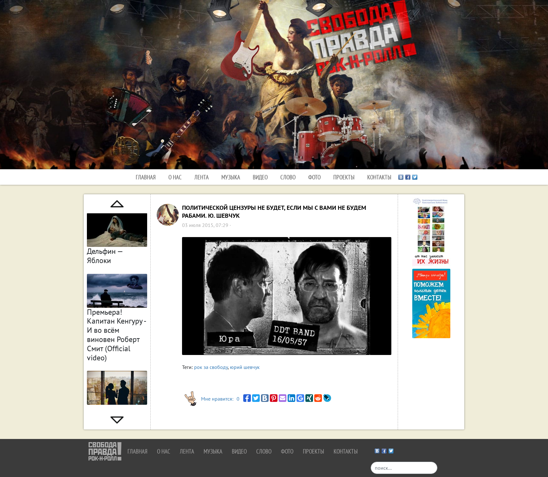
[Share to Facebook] (247, 398)
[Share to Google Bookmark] (300, 398)
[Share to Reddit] (318, 398)
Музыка (230, 177)
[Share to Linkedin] (291, 398)
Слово (288, 177)
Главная (146, 177)
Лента (201, 177)
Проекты (344, 177)
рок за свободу (211, 367)
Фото (314, 177)
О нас (175, 177)
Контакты (379, 177)
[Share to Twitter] (256, 398)
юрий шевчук (245, 367)
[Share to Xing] (309, 398)
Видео (260, 177)
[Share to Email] (282, 398)
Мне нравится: (220, 399)
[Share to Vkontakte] (265, 398)
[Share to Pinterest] (273, 398)
